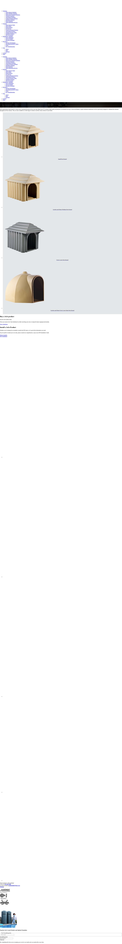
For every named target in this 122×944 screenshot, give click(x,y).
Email (3, 937)
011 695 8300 (8, 884)
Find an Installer (9, 39)
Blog (7, 50)
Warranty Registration (10, 42)
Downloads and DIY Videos (12, 44)
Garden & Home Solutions (12, 18)
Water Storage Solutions (11, 12)
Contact (4, 53)
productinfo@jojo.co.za (14, 885)
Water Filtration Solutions (11, 13)
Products (5, 23)
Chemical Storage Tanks (11, 32)
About (7, 49)
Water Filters (8, 26)
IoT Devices (8, 28)
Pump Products (9, 27)
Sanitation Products (10, 34)
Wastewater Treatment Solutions (13, 14)
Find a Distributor (10, 37)
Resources (5, 41)
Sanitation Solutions (10, 20)
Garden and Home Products (12, 30)
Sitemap (2, 886)
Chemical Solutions (10, 16)
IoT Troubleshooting (10, 46)
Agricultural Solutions (10, 17)
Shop (4, 54)
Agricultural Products (10, 31)
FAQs (7, 45)
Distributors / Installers (8, 36)
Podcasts (8, 51)
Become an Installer (10, 40)
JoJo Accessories (9, 35)
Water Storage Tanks (10, 25)
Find (4, 48)
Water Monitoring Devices (11, 22)
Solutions (5, 11)
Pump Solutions (9, 21)
